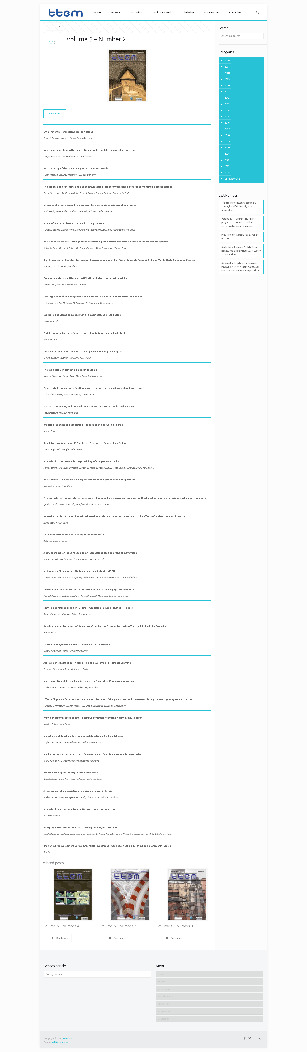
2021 (227, 154)
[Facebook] (245, 1038)
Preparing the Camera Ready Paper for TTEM (239, 236)
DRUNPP (67, 1038)
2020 (227, 147)
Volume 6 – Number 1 (175, 926)
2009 (227, 79)
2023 (227, 166)
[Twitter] (249, 1038)
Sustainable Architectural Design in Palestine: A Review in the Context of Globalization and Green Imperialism (240, 267)
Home (161, 974)
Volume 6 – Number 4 (61, 926)
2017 (227, 129)
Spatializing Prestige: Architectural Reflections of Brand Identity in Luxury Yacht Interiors (241, 251)
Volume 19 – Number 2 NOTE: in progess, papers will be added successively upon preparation (237, 222)
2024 (227, 172)
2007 (227, 66)
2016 (227, 122)
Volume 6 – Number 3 (118, 926)
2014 (227, 110)
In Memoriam (164, 1011)
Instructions (164, 989)
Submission (164, 1004)
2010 (227, 85)
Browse (162, 981)
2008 (227, 73)
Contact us (163, 1019)
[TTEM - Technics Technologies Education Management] (65, 12)
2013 (227, 104)
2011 (227, 91)
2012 (227, 98)
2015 (227, 116)
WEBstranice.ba (60, 1042)
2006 (227, 60)
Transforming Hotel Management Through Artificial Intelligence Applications (238, 206)
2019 (227, 141)
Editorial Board (165, 996)
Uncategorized (232, 178)
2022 (227, 160)
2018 (227, 135)
